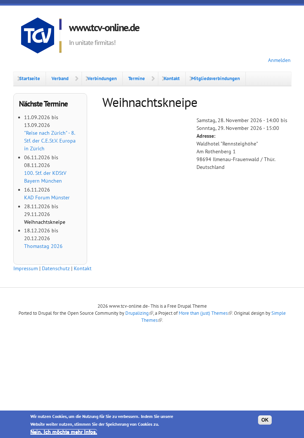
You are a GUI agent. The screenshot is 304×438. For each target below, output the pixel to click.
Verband (60, 78)
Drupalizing (137, 313)
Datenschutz (56, 268)
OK (264, 420)
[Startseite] (41, 36)
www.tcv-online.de (104, 27)
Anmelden (279, 60)
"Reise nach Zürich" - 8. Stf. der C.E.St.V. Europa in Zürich (50, 141)
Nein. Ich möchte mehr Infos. (63, 432)
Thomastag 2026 (43, 246)
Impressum (25, 268)
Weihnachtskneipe (44, 222)
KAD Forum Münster (47, 197)
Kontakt (172, 78)
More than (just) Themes (203, 313)
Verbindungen (102, 78)
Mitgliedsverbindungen (215, 78)
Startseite (29, 78)
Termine (136, 78)
